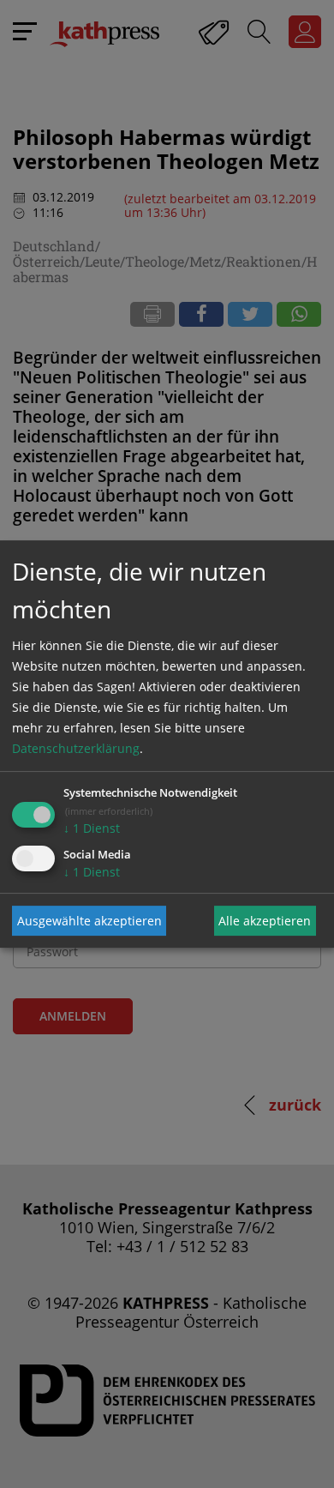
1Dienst (91, 828)
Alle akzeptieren (264, 921)
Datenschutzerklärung (76, 748)
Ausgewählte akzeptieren (89, 921)
